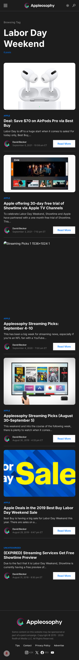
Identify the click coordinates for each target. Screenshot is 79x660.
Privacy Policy (42, 645)
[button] (5, 5)
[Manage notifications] (7, 653)
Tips (17, 645)
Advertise (59, 645)
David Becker (19, 142)
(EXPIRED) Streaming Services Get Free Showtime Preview (39, 555)
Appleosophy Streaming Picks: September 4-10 (31, 325)
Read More (64, 143)
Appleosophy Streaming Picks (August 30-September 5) (38, 418)
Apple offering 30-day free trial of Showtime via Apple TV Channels (34, 205)
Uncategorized (12, 547)
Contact (27, 645)
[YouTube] (52, 652)
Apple (7, 115)
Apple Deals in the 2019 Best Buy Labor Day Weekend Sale (38, 510)
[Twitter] (37, 652)
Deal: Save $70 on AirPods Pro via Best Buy (38, 123)
